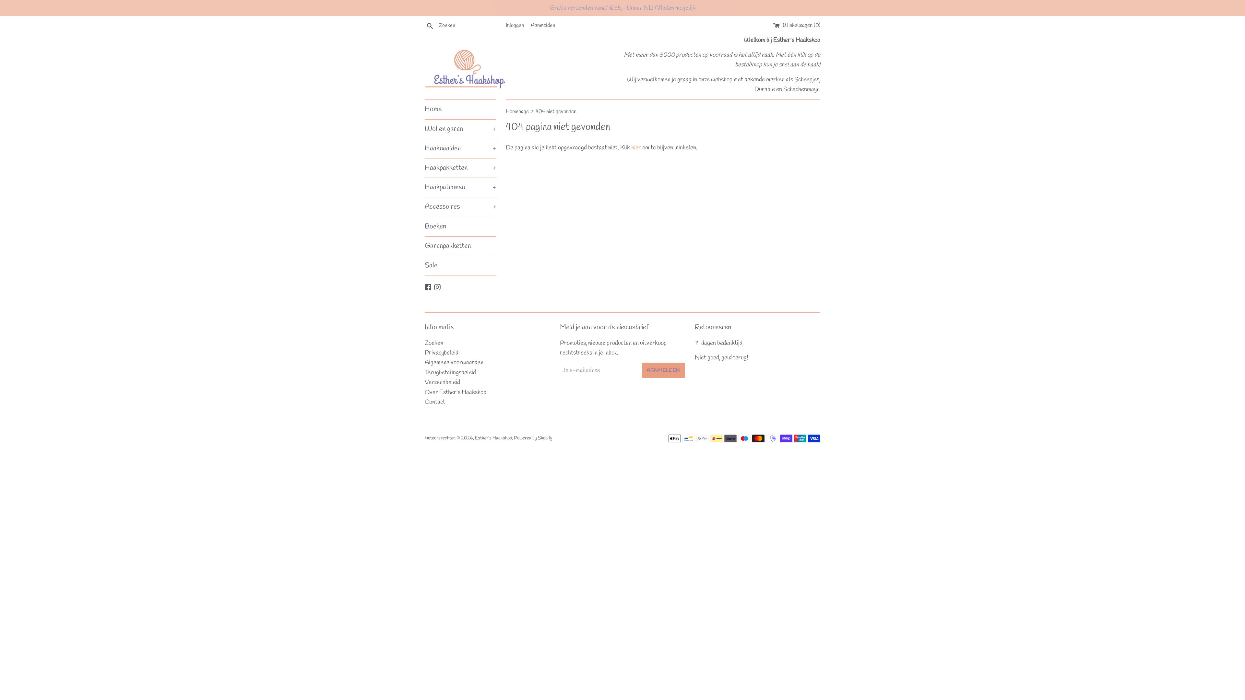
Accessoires (460, 207)
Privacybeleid (441, 353)
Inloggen (515, 25)
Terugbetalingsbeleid (450, 372)
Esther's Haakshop (493, 438)
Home (433, 109)
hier (636, 148)
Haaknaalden (460, 148)
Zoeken (434, 343)
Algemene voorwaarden (454, 362)
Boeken (435, 226)
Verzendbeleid (442, 382)
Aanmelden (543, 25)
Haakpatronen (460, 187)
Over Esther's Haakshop (455, 392)
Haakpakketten (460, 168)
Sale (431, 265)
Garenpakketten (448, 246)
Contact (435, 402)
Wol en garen (460, 129)
